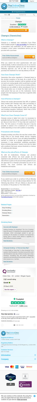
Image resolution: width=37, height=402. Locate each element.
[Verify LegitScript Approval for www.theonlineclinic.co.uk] (10, 380)
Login (24, 1)
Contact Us (22, 15)
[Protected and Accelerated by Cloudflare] (10, 385)
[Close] (34, 396)
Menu (6, 15)
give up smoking (21, 44)
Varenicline (6, 215)
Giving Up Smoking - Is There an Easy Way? (16, 248)
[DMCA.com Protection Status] (25, 379)
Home (2, 18)
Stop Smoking (7, 208)
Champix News (7, 213)
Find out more (22, 399)
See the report (9, 289)
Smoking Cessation (10, 18)
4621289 (18, 190)
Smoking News (7, 210)
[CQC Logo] (9, 273)
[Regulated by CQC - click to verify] (25, 387)
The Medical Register (6, 197)
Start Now (28, 57)
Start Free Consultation (17, 30)
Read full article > (8, 240)
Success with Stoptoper (11, 227)
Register (32, 1)
